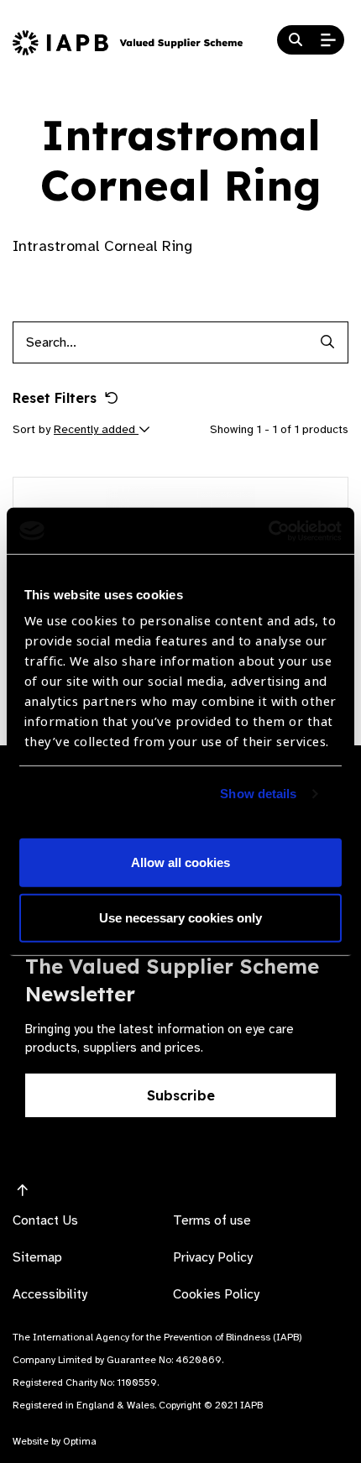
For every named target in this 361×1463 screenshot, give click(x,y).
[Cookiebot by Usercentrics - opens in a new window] (268, 530)
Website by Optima (55, 1441)
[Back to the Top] (23, 1191)
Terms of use (212, 1220)
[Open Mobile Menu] (328, 40)
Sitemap (37, 1257)
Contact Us (45, 1220)
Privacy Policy (213, 1257)
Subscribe (181, 1095)
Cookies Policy (216, 1294)
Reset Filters (55, 397)
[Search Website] (295, 40)
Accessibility (50, 1294)
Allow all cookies (180, 862)
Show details (258, 793)
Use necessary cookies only (180, 918)
